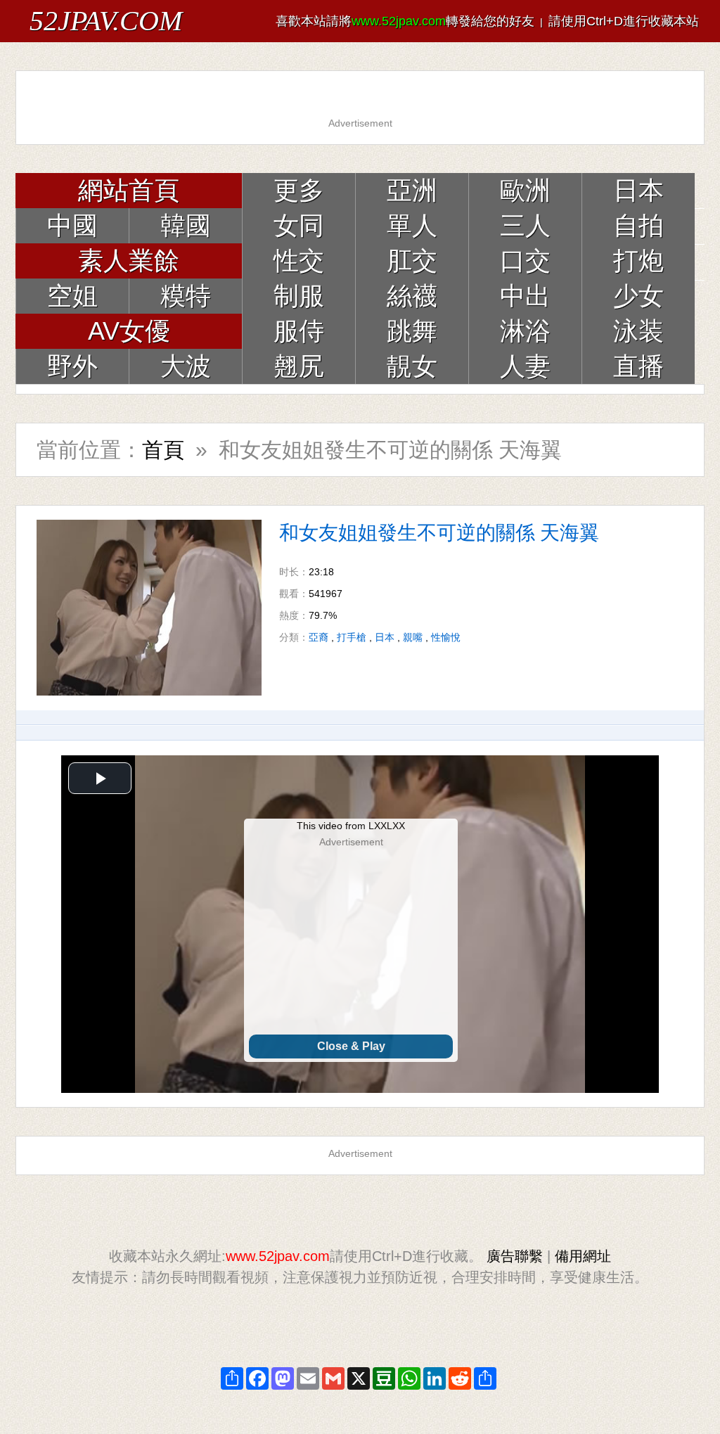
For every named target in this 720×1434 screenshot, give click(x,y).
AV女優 (129, 330)
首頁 (163, 449)
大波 (185, 366)
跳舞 (412, 330)
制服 (299, 295)
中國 (72, 225)
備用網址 (583, 1256)
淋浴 (525, 330)
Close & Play (351, 1046)
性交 (299, 260)
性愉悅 (446, 637)
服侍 (299, 330)
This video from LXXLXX (351, 825)
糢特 (185, 295)
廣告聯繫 (515, 1256)
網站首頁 (128, 190)
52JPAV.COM (106, 21)
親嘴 (413, 637)
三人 (525, 225)
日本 (638, 190)
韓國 (185, 225)
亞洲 (412, 190)
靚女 (412, 366)
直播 (638, 366)
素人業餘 (128, 260)
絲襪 (412, 295)
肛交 (412, 260)
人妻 (525, 366)
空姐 (72, 295)
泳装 (638, 330)
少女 (638, 295)
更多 (299, 190)
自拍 (638, 225)
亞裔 (318, 637)
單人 (412, 225)
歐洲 (525, 190)
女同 (299, 225)
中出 (525, 295)
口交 (525, 260)
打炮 (638, 260)
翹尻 (299, 366)
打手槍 (351, 637)
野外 (72, 366)
